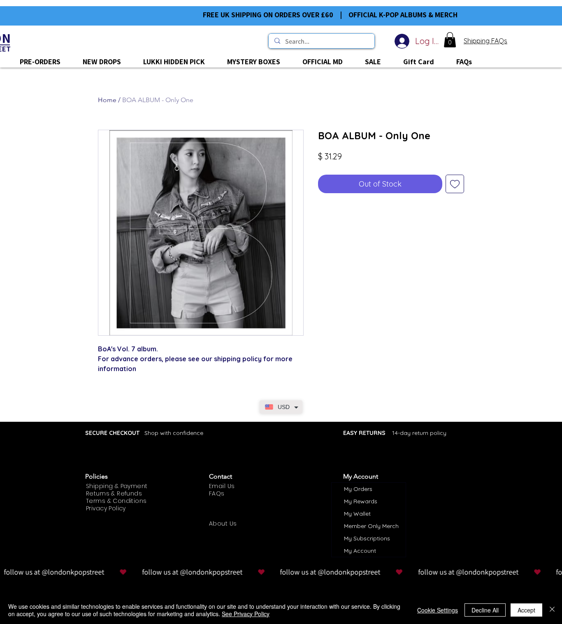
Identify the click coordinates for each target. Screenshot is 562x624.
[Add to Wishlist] (455, 184)
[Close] (552, 610)
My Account (360, 550)
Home (107, 100)
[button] (450, 39)
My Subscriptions (367, 538)
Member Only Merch (371, 526)
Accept (526, 610)
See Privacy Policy (245, 614)
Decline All (485, 610)
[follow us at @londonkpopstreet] (281, 572)
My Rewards (360, 501)
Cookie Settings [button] (437, 610)
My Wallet (357, 513)
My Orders (358, 489)
